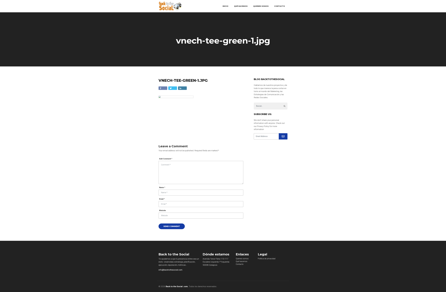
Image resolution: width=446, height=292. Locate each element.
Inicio (225, 6)
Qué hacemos (241, 261)
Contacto (279, 6)
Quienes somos (242, 259)
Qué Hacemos (241, 6)
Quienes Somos (261, 6)
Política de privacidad (266, 259)
